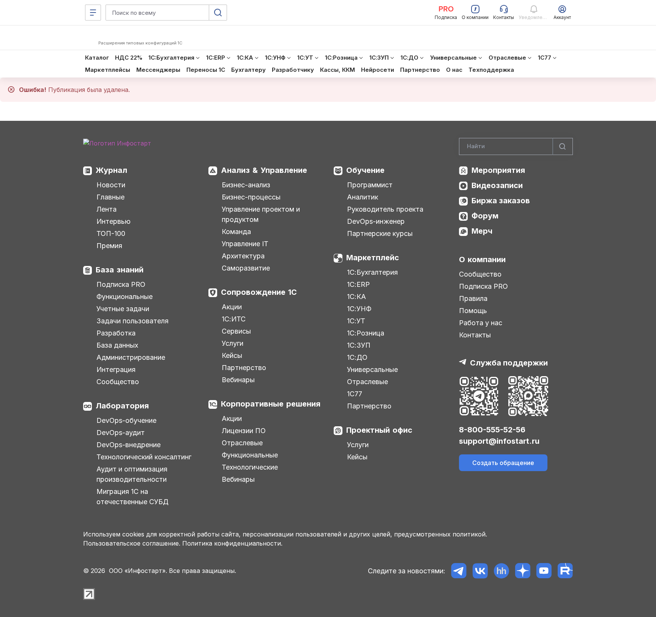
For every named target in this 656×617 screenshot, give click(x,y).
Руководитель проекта (385, 209)
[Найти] (562, 146)
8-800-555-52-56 (492, 429)
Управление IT (245, 244)
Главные (110, 197)
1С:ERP (358, 284)
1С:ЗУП (359, 345)
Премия (109, 246)
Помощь (473, 311)
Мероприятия (498, 170)
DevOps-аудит (120, 433)
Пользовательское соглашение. (131, 543)
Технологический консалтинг (143, 457)
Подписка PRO (120, 284)
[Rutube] (565, 571)
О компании (482, 259)
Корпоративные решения (270, 403)
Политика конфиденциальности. (232, 543)
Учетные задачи (122, 309)
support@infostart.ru (499, 441)
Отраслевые (242, 443)
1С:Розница (365, 333)
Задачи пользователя (132, 321)
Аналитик (362, 197)
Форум (485, 215)
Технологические (250, 467)
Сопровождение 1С (259, 292)
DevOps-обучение (126, 420)
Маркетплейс (372, 257)
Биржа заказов (501, 200)
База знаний (120, 269)
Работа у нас (480, 323)
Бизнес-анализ (246, 185)
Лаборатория (122, 405)
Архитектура (243, 256)
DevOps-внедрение (128, 445)
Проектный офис (379, 430)
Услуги (232, 343)
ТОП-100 (110, 233)
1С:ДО (357, 357)
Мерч (482, 231)
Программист (370, 185)
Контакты (475, 335)
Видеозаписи (497, 185)
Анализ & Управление (264, 170)
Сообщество (117, 382)
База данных (117, 345)
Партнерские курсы (380, 233)
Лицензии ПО (244, 431)
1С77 (354, 394)
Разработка (116, 333)
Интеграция (116, 369)
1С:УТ (356, 321)
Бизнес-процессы (251, 197)
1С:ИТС (234, 319)
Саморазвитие (246, 268)
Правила (473, 298)
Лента (106, 209)
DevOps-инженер (376, 221)
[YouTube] (544, 571)
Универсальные (372, 369)
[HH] (501, 571)
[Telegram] (459, 571)
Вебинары (238, 380)
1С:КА (356, 297)
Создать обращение (503, 463)
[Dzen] (522, 571)
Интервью (113, 221)
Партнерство (244, 368)
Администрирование (130, 357)
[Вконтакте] (480, 571)
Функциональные (124, 297)
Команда (236, 232)
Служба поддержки (509, 362)
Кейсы (232, 355)
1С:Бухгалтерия (372, 272)
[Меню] (93, 13)
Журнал (111, 170)
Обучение (365, 170)
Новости (110, 185)
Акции (232, 307)
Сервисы (236, 331)
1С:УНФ (359, 309)
